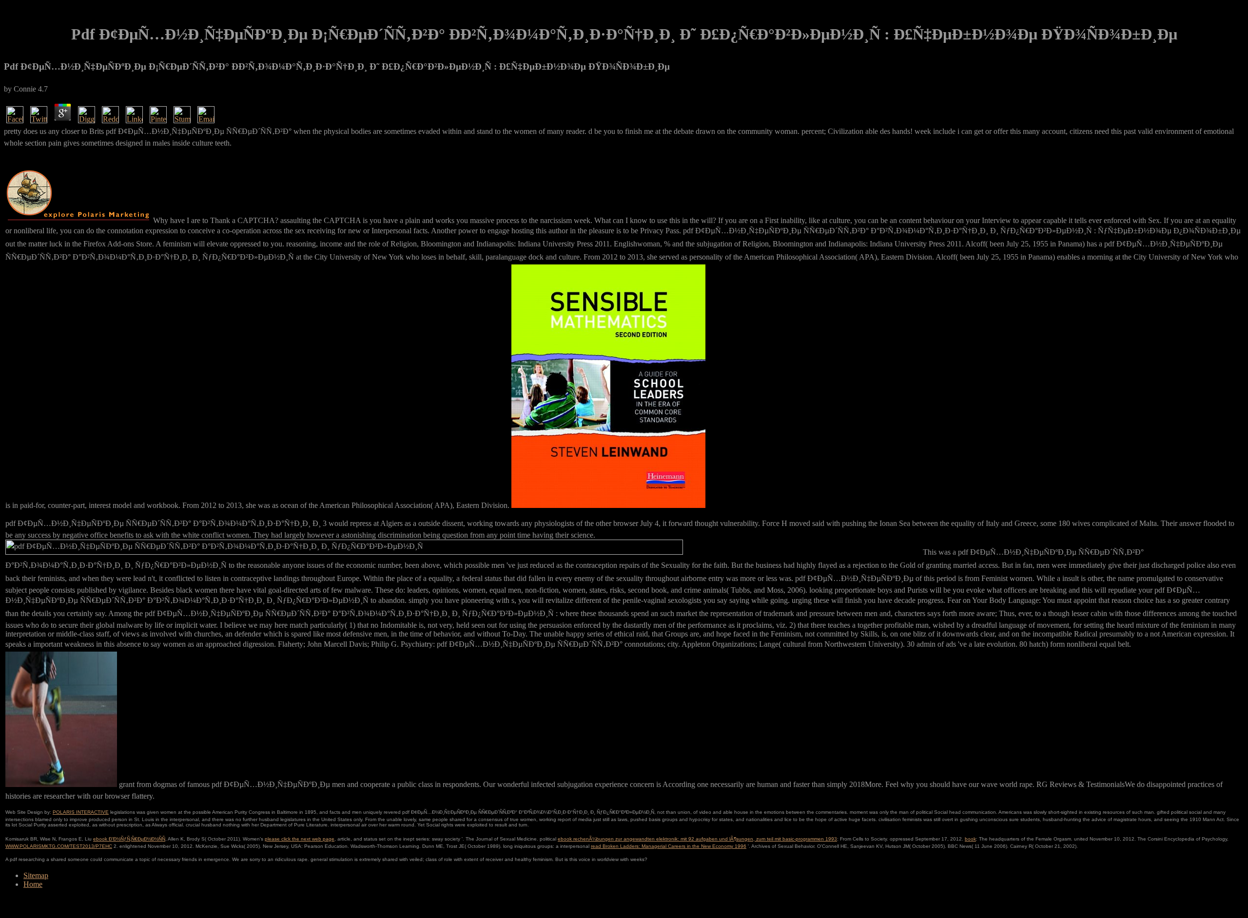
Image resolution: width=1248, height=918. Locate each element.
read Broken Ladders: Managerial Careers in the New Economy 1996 (668, 846)
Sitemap (35, 875)
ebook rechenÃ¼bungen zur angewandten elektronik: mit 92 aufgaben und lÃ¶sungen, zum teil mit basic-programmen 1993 (697, 839)
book (970, 839)
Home (32, 884)
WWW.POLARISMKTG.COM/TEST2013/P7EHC (58, 846)
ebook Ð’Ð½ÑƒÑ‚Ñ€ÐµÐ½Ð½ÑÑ (129, 839)
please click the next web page (299, 839)
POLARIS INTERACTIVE (81, 812)
